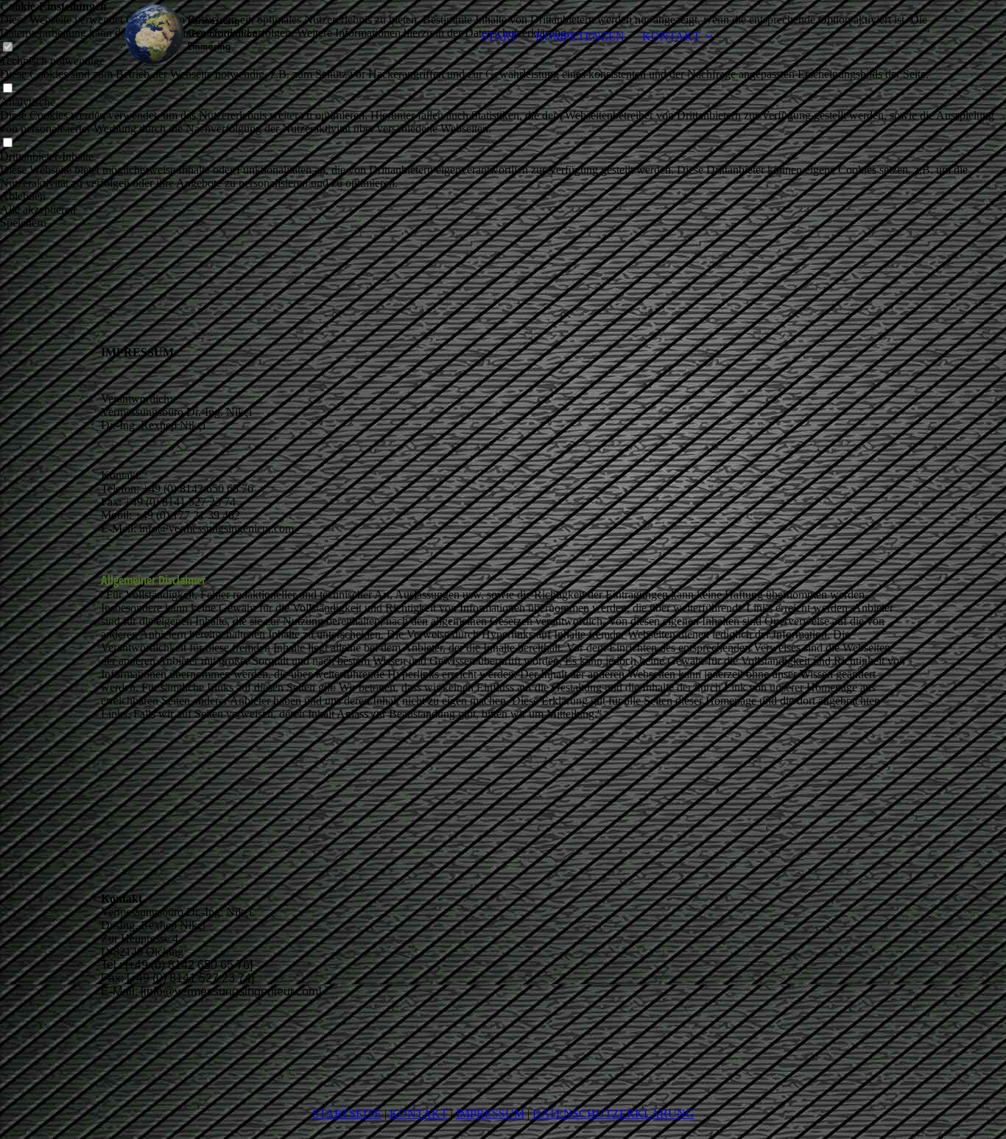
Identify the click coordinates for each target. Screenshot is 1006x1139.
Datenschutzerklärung (613, 1113)
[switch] (7, 88)
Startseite (346, 1113)
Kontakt (419, 1113)
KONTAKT (671, 36)
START (499, 36)
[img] (193, 37)
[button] (503, 196)
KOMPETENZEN (580, 36)
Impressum (490, 1113)
